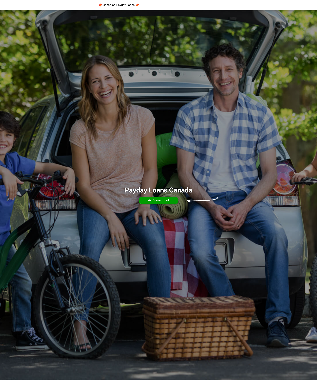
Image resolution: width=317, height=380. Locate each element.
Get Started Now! (158, 200)
